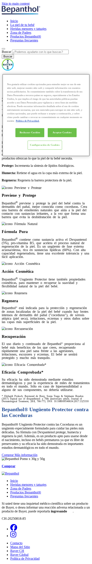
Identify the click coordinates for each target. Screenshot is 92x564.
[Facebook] (13, 529)
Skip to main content (16, 3)
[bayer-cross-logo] (8, 69)
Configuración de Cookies (45, 145)
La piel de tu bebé (22, 25)
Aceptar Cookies (62, 132)
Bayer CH (17, 551)
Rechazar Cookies (30, 132)
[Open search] (3, 48)
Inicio (14, 21)
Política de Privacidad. (27, 121)
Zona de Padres (20, 32)
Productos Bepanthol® (25, 36)
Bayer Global (19, 554)
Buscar (6, 52)
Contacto (16, 543)
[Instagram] (13, 536)
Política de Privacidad (25, 558)
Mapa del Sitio (20, 547)
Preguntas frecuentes (24, 40)
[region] (46, 115)
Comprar (8, 455)
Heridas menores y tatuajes (28, 29)
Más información (26, 455)
